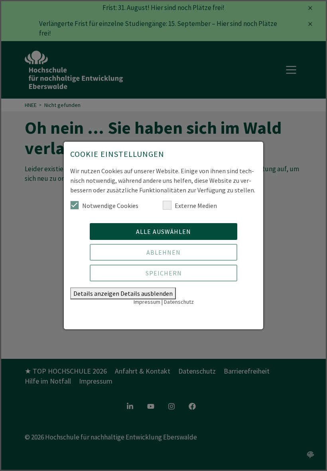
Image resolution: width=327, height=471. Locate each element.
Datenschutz (179, 301)
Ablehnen (163, 252)
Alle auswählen (163, 232)
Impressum (147, 301)
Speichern (164, 273)
